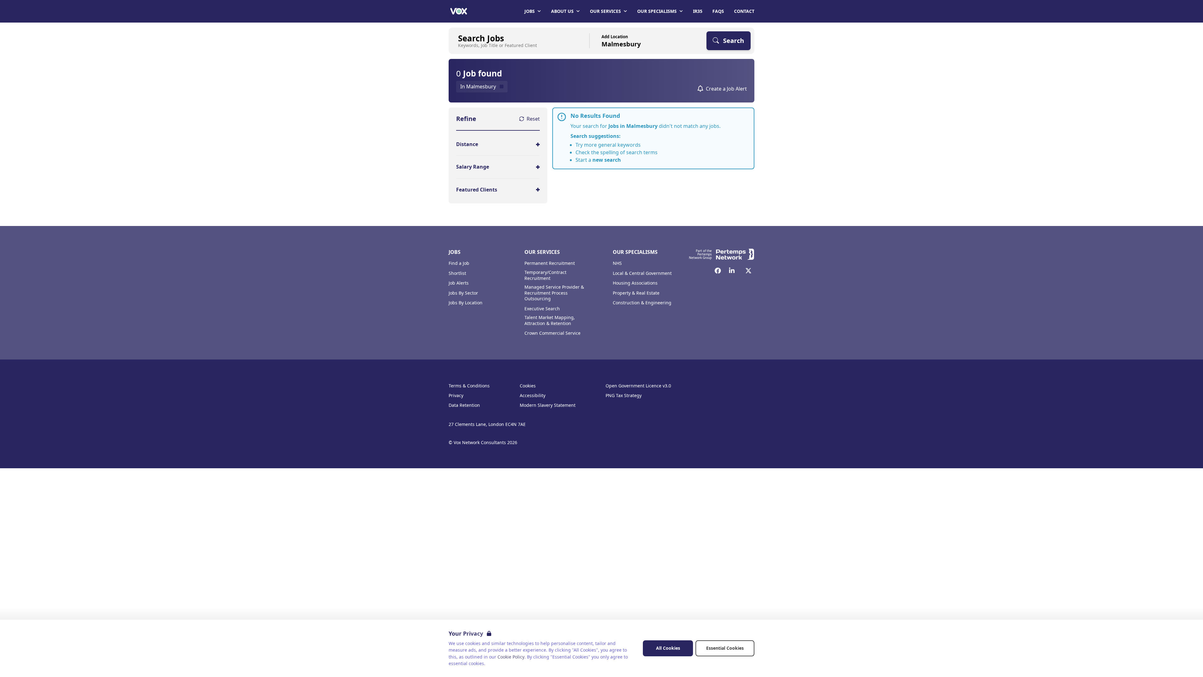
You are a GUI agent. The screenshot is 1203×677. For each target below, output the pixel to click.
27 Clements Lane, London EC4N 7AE (487, 424)
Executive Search (542, 309)
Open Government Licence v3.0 (638, 386)
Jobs (529, 11)
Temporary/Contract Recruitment (545, 275)
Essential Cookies (725, 648)
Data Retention (464, 405)
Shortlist (457, 273)
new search (606, 159)
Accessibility (532, 395)
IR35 (697, 11)
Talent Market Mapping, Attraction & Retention (549, 320)
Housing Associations (635, 283)
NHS (617, 263)
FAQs (718, 11)
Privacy (456, 395)
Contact (744, 11)
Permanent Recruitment (549, 263)
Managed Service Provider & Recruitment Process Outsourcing (554, 293)
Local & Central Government (642, 273)
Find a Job (459, 263)
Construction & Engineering (642, 303)
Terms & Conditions (469, 386)
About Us (562, 11)
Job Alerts (459, 283)
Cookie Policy (510, 657)
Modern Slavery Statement (547, 405)
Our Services (605, 11)
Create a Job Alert (726, 88)
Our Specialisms (657, 11)
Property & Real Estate (636, 293)
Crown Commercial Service (552, 333)
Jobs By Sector (463, 293)
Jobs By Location (465, 303)
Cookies (528, 386)
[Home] (459, 11)
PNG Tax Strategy (624, 395)
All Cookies (668, 648)
